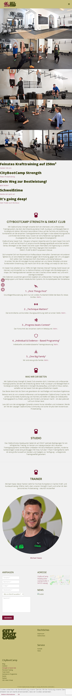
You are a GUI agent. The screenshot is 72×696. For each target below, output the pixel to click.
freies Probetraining (7, 177)
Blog (3, 664)
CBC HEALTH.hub (7, 680)
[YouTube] (3, 290)
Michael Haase (36, 558)
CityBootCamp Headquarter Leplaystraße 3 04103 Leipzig (43, 579)
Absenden (8, 618)
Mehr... (39, 297)
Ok (19, 694)
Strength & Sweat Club (9, 668)
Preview (5, 555)
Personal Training (7, 670)
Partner (4, 678)
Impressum (40, 634)
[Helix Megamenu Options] (69, 4)
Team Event (6, 672)
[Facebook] (3, 280)
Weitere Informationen (8, 694)
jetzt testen (4, 185)
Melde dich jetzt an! (7, 194)
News (39, 651)
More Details (13, 555)
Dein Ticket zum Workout (9, 203)
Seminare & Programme (9, 674)
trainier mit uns (5, 168)
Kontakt (39, 649)
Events (4, 676)
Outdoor (4, 666)
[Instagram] (3, 285)
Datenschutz (41, 636)
